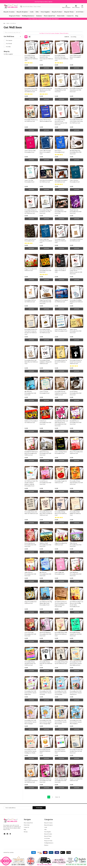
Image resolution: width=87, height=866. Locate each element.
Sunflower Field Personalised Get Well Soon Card (45, 544)
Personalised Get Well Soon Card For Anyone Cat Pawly (46, 692)
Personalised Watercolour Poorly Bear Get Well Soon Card (31, 780)
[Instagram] (7, 834)
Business (39, 16)
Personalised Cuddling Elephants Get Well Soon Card (76, 301)
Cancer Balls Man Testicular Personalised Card (46, 240)
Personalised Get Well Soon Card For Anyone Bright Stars (30, 692)
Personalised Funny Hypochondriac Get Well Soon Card (76, 482)
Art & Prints (79, 12)
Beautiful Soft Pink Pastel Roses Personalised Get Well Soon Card (31, 453)
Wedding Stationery (28, 16)
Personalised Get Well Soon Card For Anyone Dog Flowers (76, 692)
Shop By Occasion (9, 12)
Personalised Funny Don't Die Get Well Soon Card (46, 663)
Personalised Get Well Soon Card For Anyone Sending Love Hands (30, 751)
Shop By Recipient (22, 12)
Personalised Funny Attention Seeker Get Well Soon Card (30, 663)
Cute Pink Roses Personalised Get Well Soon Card (75, 574)
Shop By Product (57, 12)
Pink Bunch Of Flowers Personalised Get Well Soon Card (45, 780)
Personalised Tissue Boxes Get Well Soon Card (60, 751)
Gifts (37, 12)
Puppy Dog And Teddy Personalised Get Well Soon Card (45, 301)
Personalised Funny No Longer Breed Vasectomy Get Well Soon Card (31, 211)
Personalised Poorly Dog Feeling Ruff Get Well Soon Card (61, 90)
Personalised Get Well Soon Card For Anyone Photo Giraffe (61, 722)
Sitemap (26, 831)
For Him (8, 46)
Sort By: (67, 36)
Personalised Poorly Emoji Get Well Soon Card (45, 751)
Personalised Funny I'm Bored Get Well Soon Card (61, 362)
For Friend (9, 43)
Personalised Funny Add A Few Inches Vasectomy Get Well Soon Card (76, 121)
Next (56, 797)
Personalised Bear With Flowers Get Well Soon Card (61, 634)
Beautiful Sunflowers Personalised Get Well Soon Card (45, 270)
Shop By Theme (69, 12)
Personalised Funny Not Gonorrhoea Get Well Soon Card (76, 90)
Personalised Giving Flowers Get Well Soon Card (61, 513)
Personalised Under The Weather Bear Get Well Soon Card (76, 751)
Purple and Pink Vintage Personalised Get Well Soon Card (61, 780)
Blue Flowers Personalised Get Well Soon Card (45, 574)
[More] (28, 12)
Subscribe (39, 807)
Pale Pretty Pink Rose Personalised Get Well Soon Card (45, 634)
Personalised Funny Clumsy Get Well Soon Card (60, 240)
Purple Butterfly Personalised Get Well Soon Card (75, 211)
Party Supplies (45, 12)
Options (31, 68)
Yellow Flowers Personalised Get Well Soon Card (30, 574)
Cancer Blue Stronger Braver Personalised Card (45, 152)
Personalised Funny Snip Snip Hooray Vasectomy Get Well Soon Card (31, 90)
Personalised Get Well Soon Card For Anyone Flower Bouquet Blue (46, 722)
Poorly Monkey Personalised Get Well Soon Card (75, 393)
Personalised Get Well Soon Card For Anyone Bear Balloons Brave (76, 663)
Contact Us (70, 16)
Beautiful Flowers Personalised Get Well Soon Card (75, 422)
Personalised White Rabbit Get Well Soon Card (75, 513)
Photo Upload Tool (49, 16)
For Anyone (9, 40)
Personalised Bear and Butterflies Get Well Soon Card (31, 362)
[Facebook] (4, 834)
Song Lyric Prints (14, 16)
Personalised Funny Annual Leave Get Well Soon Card (75, 634)
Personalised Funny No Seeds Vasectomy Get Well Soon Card (76, 362)
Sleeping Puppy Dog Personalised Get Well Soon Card (75, 152)
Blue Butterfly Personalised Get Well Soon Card (30, 393)
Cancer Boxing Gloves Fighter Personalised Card (60, 270)
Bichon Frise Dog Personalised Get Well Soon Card (45, 453)
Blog (76, 16)
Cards (31, 12)
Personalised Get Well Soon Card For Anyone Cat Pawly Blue (61, 692)
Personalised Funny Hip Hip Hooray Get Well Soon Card (46, 90)
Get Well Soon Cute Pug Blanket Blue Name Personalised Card (46, 603)
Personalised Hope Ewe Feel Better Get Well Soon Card (46, 211)
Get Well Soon (9, 36)
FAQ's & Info (60, 16)
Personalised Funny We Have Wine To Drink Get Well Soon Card (46, 513)
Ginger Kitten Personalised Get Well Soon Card (75, 331)
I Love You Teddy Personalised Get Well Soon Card (30, 634)
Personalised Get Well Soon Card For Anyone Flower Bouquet (30, 722)
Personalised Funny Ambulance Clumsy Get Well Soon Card (46, 362)
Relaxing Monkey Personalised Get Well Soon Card (60, 211)
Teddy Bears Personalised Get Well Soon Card (45, 422)
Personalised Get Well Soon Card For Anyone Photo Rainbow (76, 722)
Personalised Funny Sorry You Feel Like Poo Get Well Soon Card (46, 331)
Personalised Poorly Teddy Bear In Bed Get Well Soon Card (60, 393)
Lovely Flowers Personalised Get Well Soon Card (45, 482)
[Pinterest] (10, 834)
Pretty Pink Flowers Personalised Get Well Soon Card (30, 544)
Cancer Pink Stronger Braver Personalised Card (75, 57)
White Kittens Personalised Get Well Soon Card (75, 544)
